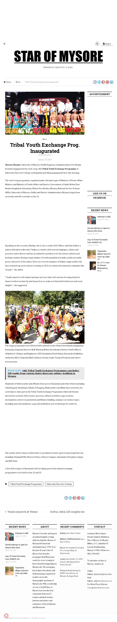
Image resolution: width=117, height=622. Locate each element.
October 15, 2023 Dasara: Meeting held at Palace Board (71, 562)
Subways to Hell (103, 217)
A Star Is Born (74, 533)
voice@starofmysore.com (98, 587)
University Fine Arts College (59, 484)
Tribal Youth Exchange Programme (26, 484)
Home (8, 82)
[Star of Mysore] (58, 60)
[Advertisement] (58, 20)
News (18, 82)
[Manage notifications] (6, 615)
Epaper (108, 43)
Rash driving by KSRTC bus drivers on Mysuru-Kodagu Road (70, 573)
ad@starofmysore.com (103, 581)
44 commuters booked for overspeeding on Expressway (72, 550)
